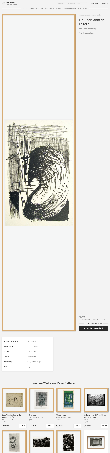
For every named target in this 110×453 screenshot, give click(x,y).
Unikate (58, 8)
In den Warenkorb (95, 328)
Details (23, 426)
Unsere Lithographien (30, 8)
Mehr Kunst (82, 8)
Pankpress (11, 3)
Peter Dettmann (84, 33)
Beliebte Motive (69, 8)
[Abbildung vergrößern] (38, 172)
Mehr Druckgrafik (46, 8)
